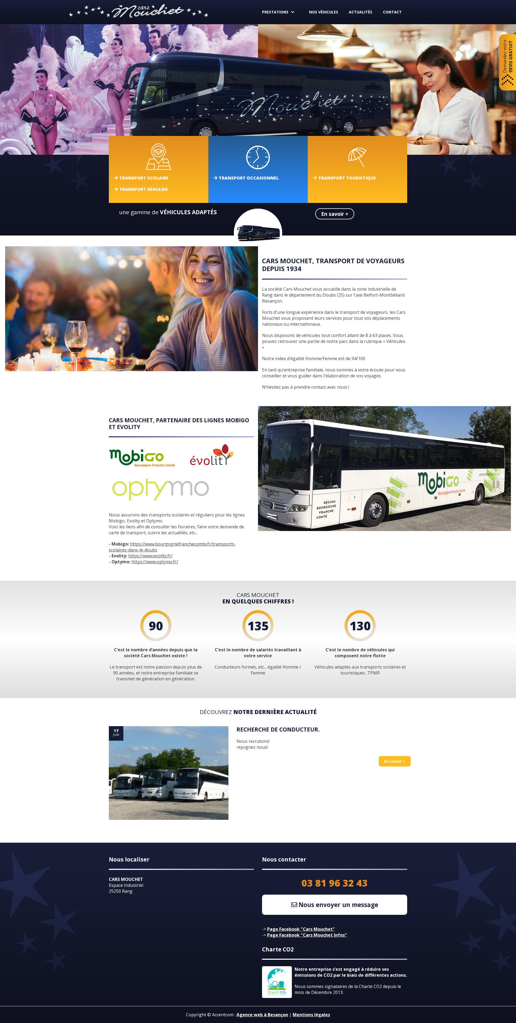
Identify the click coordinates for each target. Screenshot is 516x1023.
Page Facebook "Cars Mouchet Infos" (307, 935)
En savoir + (334, 213)
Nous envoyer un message (338, 905)
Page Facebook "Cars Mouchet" (301, 929)
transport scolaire (144, 178)
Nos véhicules (323, 12)
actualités (360, 12)
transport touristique (347, 178)
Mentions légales (311, 1015)
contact (392, 12)
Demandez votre (508, 56)
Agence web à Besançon (262, 1015)
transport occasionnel (249, 178)
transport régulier (143, 189)
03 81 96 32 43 (335, 882)
